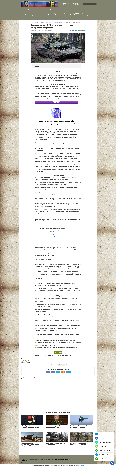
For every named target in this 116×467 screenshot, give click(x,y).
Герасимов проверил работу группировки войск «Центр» (53, 426)
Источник (68, 365)
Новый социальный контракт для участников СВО (55, 443)
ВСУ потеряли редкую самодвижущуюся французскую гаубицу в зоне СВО (30, 444)
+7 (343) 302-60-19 (64, 4)
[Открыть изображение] (39, 4)
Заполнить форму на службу (90, 3)
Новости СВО (50, 30)
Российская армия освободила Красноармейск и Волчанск (79, 443)
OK (82, 465)
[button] (112, 463)
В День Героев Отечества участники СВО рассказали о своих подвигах (31, 426)
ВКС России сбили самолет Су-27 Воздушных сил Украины (79, 426)
